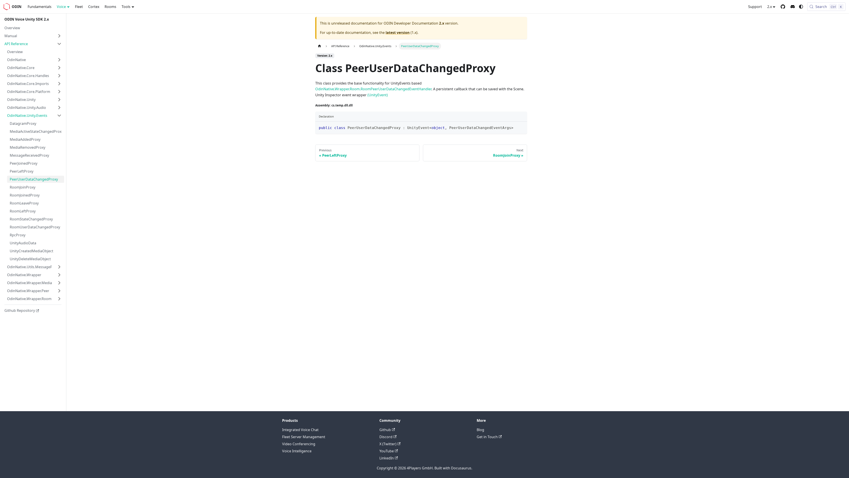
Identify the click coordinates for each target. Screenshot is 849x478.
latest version (398, 32)
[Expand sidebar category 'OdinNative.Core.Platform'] (59, 91)
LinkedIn (386, 458)
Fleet (79, 6)
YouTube (386, 451)
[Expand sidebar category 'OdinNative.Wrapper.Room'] (59, 298)
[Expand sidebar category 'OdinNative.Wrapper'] (59, 274)
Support (755, 6)
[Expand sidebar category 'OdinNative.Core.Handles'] (59, 75)
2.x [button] (769, 6)
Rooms (110, 6)
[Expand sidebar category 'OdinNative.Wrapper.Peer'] (59, 290)
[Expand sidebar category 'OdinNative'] (59, 59)
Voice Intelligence (297, 451)
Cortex (93, 6)
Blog (480, 429)
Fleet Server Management (303, 436)
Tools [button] (126, 6)
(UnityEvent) (377, 95)
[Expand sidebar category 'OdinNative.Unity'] (59, 99)
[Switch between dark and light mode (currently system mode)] (801, 6)
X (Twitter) (387, 443)
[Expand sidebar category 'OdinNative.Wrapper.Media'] (59, 282)
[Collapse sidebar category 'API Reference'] (59, 43)
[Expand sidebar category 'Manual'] (59, 35)
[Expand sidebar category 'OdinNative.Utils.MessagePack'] (59, 266)
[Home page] (319, 46)
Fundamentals (40, 6)
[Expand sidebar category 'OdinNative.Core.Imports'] (59, 83)
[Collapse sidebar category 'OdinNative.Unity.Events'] (59, 115)
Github (385, 429)
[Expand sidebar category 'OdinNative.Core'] (59, 67)
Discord (385, 436)
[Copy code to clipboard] (521, 127)
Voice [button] (61, 6)
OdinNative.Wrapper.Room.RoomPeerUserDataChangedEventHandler (373, 89)
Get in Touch (487, 436)
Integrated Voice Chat (300, 429)
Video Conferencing (298, 443)
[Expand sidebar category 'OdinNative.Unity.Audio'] (59, 107)
